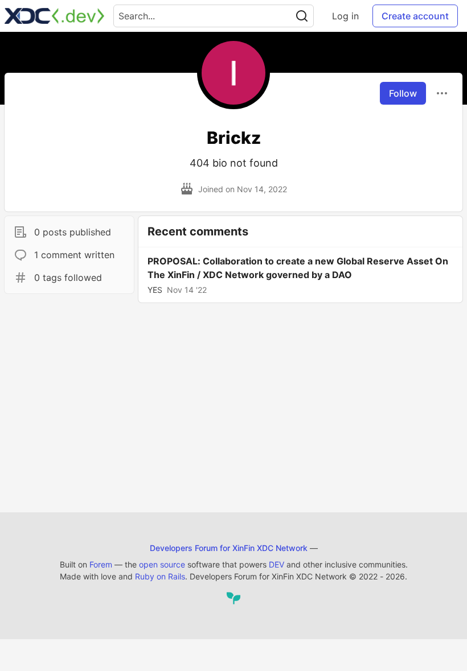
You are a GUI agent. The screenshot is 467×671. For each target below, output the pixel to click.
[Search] (301, 16)
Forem (100, 564)
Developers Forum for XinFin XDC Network (229, 548)
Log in (345, 16)
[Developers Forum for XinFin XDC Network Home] (54, 16)
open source (162, 564)
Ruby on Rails (160, 576)
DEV (276, 564)
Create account (415, 16)
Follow (403, 93)
